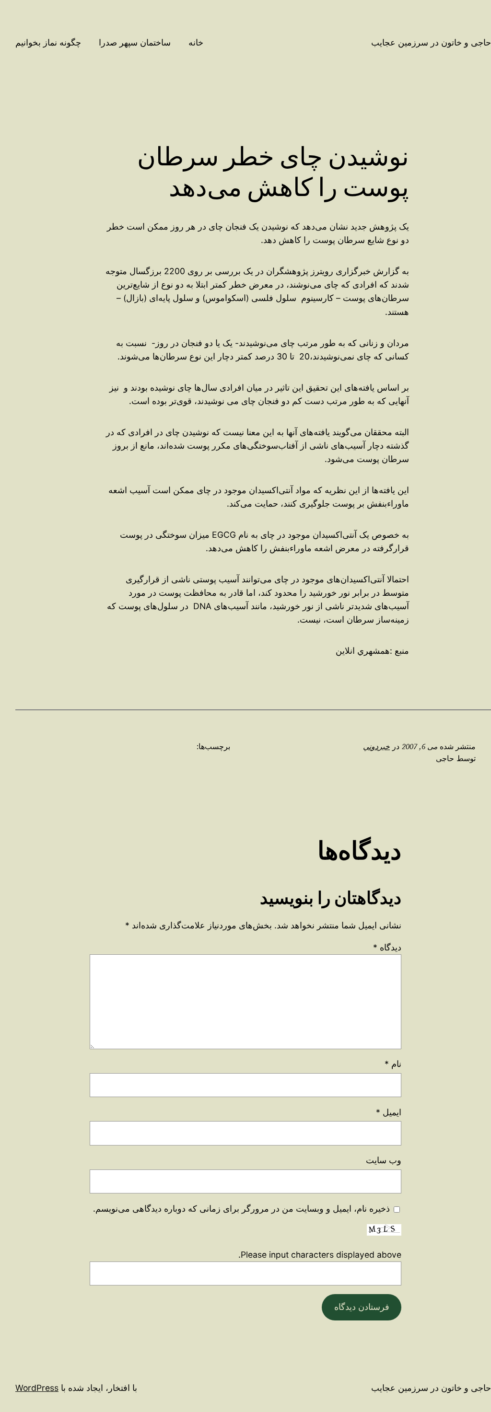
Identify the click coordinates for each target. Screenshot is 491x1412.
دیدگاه (387, 947)
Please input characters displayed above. (319, 1255)
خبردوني (376, 746)
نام (393, 1064)
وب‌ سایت (383, 1160)
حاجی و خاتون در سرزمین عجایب (431, 42)
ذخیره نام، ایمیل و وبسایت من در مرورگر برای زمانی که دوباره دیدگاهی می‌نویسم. (241, 1209)
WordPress (36, 1388)
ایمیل (388, 1112)
